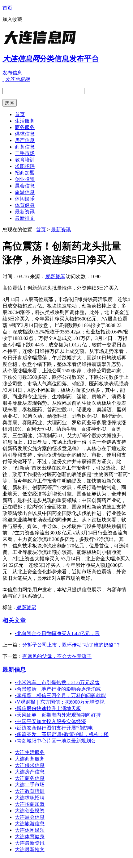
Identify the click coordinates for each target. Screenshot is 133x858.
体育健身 (25, 205)
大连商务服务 (30, 758)
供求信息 (25, 133)
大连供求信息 (30, 765)
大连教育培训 (30, 791)
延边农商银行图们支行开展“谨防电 (54, 727)
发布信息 (12, 72)
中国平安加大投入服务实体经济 (50, 721)
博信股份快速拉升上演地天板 (48, 708)
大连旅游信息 (30, 823)
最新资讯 (25, 211)
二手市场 (25, 153)
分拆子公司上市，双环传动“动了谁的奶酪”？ (71, 644)
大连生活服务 (30, 752)
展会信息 (25, 185)
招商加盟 (25, 172)
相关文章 (14, 620)
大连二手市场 (30, 784)
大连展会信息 (30, 817)
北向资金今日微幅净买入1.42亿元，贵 (57, 633)
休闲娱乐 (25, 198)
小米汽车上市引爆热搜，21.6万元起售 (57, 682)
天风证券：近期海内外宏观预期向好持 (58, 715)
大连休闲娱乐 (30, 830)
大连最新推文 (30, 849)
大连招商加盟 (30, 804)
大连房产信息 (30, 771)
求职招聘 (25, 166)
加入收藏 (12, 19)
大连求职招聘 (30, 797)
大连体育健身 (30, 836)
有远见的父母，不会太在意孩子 (57, 656)
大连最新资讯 (30, 843)
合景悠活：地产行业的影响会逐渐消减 (58, 689)
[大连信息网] (41, 44)
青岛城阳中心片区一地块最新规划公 (55, 740)
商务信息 (25, 146)
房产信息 (25, 140)
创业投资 (25, 179)
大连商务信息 (30, 778)
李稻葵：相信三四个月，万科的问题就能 (60, 695)
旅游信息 (25, 192)
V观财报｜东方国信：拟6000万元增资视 (60, 702)
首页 (7, 7)
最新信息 (14, 669)
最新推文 (25, 218)
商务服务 (25, 127)
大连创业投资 (30, 810)
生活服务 (25, 120)
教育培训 (25, 159)
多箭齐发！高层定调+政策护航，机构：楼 (62, 734)
